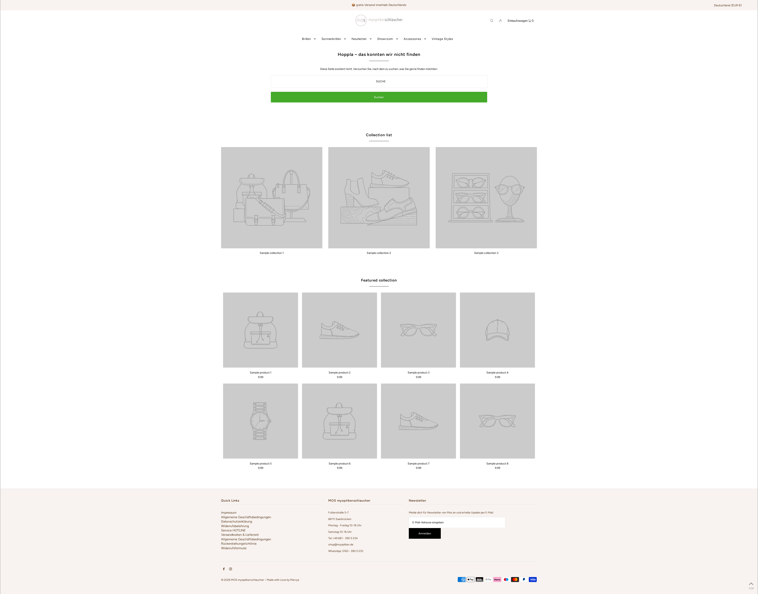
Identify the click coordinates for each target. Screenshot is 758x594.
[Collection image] (272, 247)
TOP (751, 588)
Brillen (306, 39)
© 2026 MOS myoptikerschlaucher (242, 580)
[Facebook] (224, 569)
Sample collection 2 (379, 253)
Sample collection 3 (486, 253)
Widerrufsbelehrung (235, 526)
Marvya (294, 580)
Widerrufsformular (234, 548)
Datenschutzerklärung (236, 521)
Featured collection (379, 280)
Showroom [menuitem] (385, 39)
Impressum (228, 512)
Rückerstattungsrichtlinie (239, 543)
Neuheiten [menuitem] (359, 39)
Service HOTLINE (233, 530)
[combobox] (379, 81)
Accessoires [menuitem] (412, 39)
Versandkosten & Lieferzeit (240, 535)
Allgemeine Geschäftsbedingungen (246, 517)
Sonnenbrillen (331, 39)
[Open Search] (491, 20)
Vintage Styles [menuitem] (442, 39)
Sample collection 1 (272, 253)
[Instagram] (230, 569)
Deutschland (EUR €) (728, 5)
